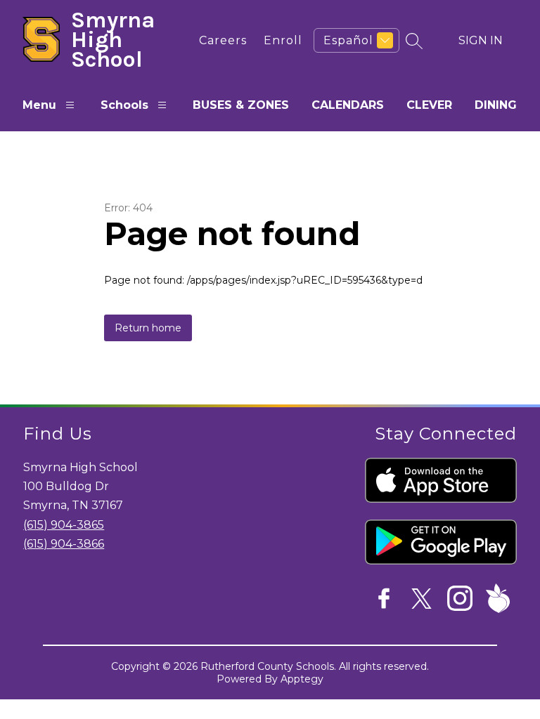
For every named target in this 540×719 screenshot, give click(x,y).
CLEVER (429, 105)
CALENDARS (347, 105)
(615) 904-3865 (63, 525)
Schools (124, 105)
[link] (223, 40)
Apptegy (302, 679)
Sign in (480, 40)
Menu (39, 105)
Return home (148, 328)
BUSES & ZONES (241, 105)
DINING (496, 105)
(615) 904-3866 (63, 543)
